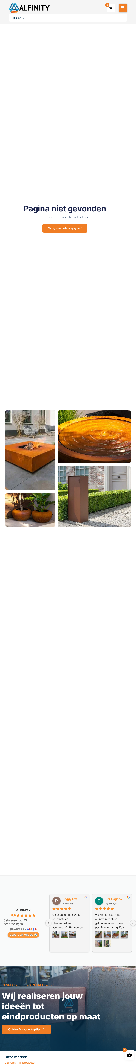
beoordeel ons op (21, 934)
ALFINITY (23, 910)
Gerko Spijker (72, 899)
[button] (123, 8)
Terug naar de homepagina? (65, 228)
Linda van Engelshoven (117, 899)
